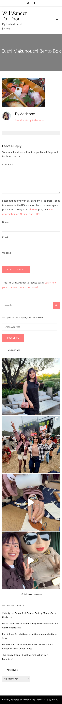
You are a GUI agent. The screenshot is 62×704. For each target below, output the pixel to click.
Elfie (46, 699)
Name (5, 222)
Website (6, 252)
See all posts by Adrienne (29, 120)
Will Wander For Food (14, 15)
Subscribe (13, 338)
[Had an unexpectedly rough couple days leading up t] (31, 444)
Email (5, 237)
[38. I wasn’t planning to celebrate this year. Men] (31, 386)
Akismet (33, 209)
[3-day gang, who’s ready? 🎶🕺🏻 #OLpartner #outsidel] (31, 560)
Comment (8, 164)
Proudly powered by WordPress (18, 699)
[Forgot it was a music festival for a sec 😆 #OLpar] (31, 502)
